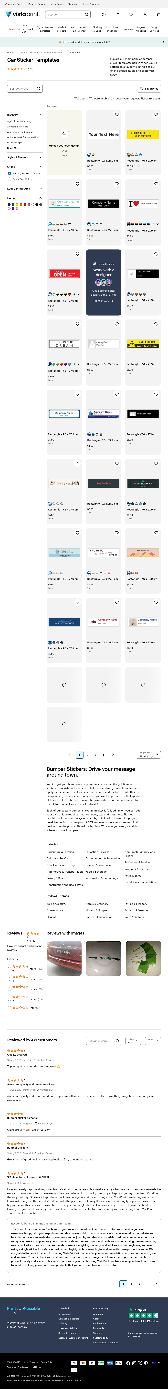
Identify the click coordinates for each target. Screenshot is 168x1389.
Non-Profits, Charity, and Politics (140, 853)
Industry (12, 114)
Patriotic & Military (136, 903)
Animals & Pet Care (58, 858)
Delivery (62, 1323)
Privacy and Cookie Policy (41, 1362)
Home (10, 52)
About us (98, 1313)
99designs (73, 4)
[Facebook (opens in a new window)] (128, 1363)
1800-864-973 (13, 1362)
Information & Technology (101, 878)
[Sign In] (145, 14)
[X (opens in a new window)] (140, 1363)
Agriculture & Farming (60, 851)
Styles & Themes (17, 157)
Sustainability (100, 1337)
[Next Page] (113, 755)
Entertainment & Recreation (102, 858)
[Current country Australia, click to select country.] (156, 1363)
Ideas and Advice (67, 1328)
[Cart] (159, 14)
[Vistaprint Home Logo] (22, 14)
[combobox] (65, 14)
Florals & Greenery (96, 903)
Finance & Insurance (98, 864)
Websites (98, 1333)
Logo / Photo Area (18, 188)
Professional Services (138, 862)
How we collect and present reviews (24, 947)
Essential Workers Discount (73, 1337)
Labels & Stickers (29, 52)
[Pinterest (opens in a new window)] (146, 1364)
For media (98, 1328)
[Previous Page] (70, 755)
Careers (97, 1318)
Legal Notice (35, 1367)
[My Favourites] (131, 14)
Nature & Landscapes (98, 916)
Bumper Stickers (53, 52)
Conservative (55, 910)
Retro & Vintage (134, 916)
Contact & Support (68, 1318)
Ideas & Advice (91, 4)
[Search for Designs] (38, 88)
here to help (29, 1322)
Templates (74, 52)
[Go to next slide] (163, 42)
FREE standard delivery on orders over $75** (86, 42)
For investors (100, 1323)
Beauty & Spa (55, 878)
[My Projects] (117, 14)
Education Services (97, 851)
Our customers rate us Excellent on (143, 1334)
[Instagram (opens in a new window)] (134, 1363)
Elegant (51, 916)
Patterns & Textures (136, 910)
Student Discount (67, 1333)
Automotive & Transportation (65, 871)
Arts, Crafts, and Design (61, 864)
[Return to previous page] (113, 1284)
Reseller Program (37, 4)
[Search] (86, 14)
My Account (64, 1313)
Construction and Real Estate (65, 884)
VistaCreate (57, 4)
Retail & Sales (133, 875)
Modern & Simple (96, 910)
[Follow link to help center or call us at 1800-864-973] (104, 14)
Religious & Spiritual (137, 868)
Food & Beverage (96, 871)
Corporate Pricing (14, 4)
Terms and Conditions (17, 1367)
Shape (11, 166)
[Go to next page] (157, 1284)
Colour (11, 197)
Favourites (151, 88)
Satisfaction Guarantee (105, 1342)
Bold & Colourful (57, 903)
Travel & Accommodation (140, 882)
